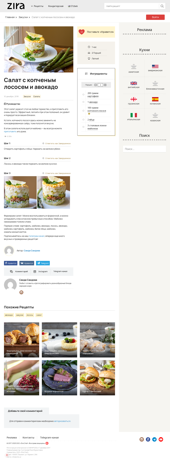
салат (39, 315)
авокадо (93, 102)
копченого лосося (97, 110)
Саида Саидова (32, 250)
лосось (30, 315)
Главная (10, 17)
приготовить (10, 131)
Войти (155, 17)
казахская (155, 120)
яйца (91, 119)
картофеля (93, 96)
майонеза (93, 128)
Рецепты (38, 6)
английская (133, 87)
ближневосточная (155, 88)
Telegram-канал (60, 271)
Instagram (43, 271)
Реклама (12, 437)
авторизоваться (62, 421)
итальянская (133, 119)
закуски (19, 315)
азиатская (134, 71)
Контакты (28, 437)
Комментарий (21, 271)
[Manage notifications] (7, 455)
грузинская (133, 103)
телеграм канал (36, 236)
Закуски (23, 17)
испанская (155, 103)
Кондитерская (55, 6)
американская (155, 70)
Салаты (36, 96)
